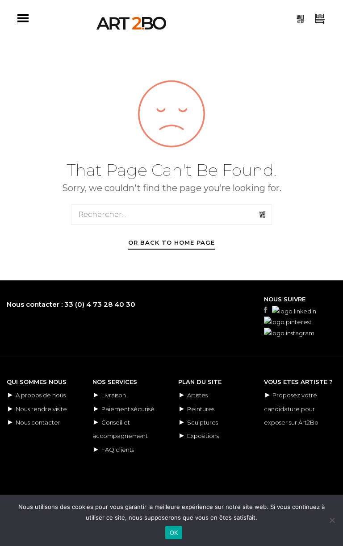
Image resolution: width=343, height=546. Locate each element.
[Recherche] (263, 214)
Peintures (200, 409)
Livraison (113, 395)
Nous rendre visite (41, 409)
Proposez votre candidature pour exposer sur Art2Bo (291, 409)
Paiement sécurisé (128, 409)
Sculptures (202, 422)
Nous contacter (38, 422)
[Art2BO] (131, 23)
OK (174, 532)
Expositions (203, 435)
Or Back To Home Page (171, 242)
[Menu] (23, 18)
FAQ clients (117, 449)
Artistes (197, 395)
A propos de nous (41, 395)
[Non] (331, 520)
